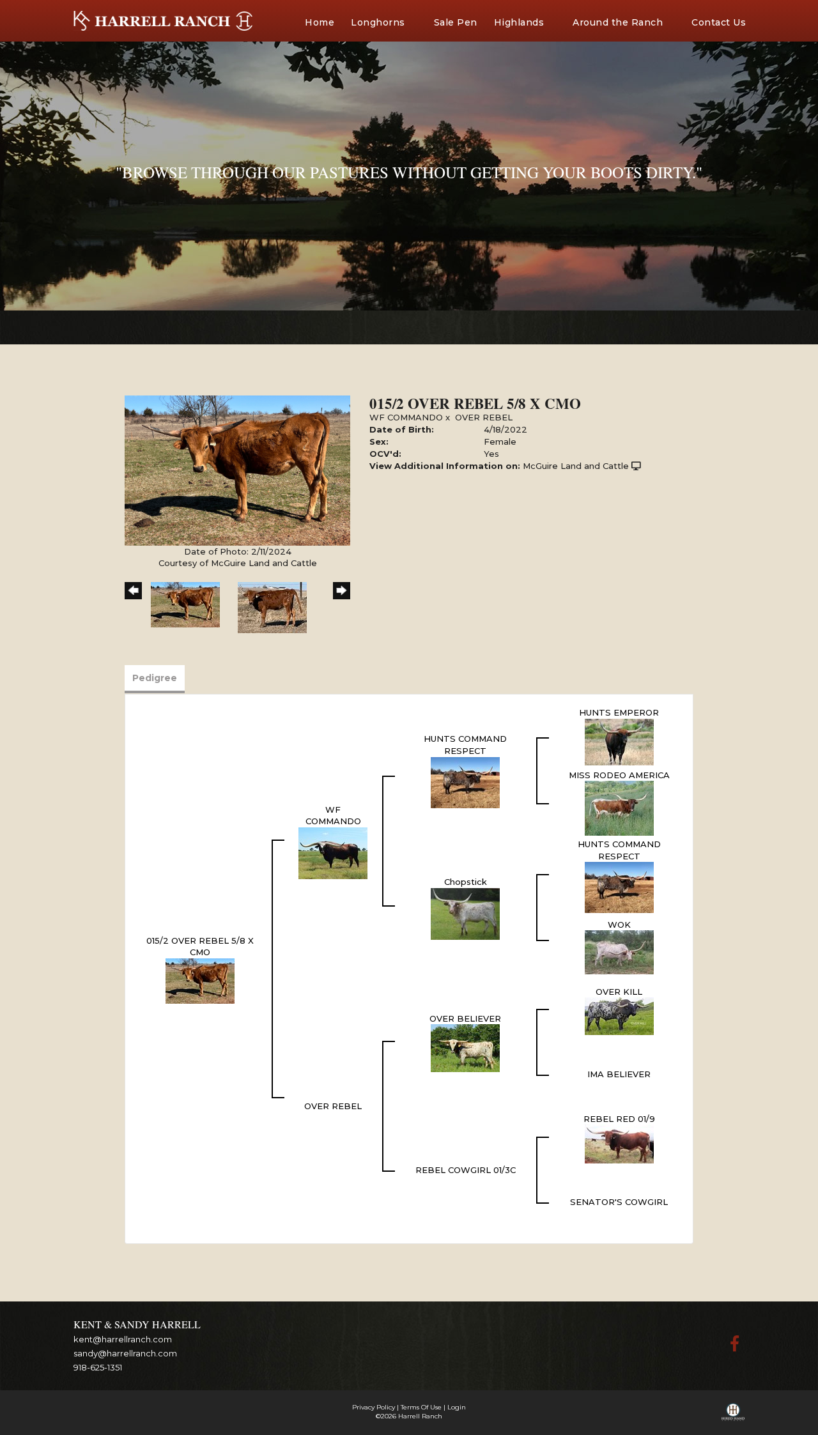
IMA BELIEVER (619, 1074)
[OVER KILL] (619, 1015)
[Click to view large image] (237, 469)
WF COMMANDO (406, 417)
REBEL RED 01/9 (619, 1119)
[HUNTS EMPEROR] (619, 740)
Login (456, 1407)
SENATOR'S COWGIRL (619, 1202)
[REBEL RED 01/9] (619, 1143)
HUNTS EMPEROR (619, 712)
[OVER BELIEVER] (465, 1047)
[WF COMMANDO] (332, 852)
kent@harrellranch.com (122, 1339)
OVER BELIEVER (465, 1018)
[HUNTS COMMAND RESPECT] (465, 781)
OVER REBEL (484, 417)
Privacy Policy (373, 1407)
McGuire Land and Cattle (576, 466)
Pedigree (154, 678)
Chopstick (465, 882)
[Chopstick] (465, 913)
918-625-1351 (97, 1367)
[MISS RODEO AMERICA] (619, 807)
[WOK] (619, 951)
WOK (619, 924)
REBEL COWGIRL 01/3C (465, 1170)
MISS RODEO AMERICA (619, 775)
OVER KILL (619, 991)
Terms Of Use (421, 1407)
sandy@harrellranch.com (125, 1353)
